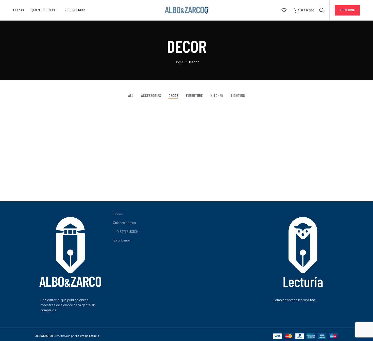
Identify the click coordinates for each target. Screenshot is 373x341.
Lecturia (347, 10)
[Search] (322, 10)
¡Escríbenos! (122, 240)
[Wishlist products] (284, 10)
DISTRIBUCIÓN (128, 231)
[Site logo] (186, 10)
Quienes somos (124, 222)
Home (179, 62)
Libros (118, 214)
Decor (194, 62)
